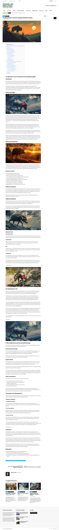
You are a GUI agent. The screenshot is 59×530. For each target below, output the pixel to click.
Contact (50, 10)
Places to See (28, 10)
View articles (19, 472)
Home (4, 10)
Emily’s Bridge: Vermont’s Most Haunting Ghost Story (24, 522)
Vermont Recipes (34, 10)
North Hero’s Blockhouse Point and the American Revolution (24, 513)
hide (13, 44)
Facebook (31, 513)
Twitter (33, 513)
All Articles (9, 10)
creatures (7, 460)
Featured (4, 16)
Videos (46, 10)
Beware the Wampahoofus (24, 453)
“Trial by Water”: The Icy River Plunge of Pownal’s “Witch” (11, 494)
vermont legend (13, 460)
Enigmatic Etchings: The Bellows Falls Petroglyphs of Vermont (34, 494)
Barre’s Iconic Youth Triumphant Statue (23, 494)
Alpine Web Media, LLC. (9, 528)
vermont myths (17, 460)
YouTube (36, 513)
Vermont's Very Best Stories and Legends (7, 6)
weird (24, 460)
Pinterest (34, 513)
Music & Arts (41, 10)
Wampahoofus (21, 460)
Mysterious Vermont (20, 10)
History (14, 10)
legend (10, 460)
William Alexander (8, 495)
